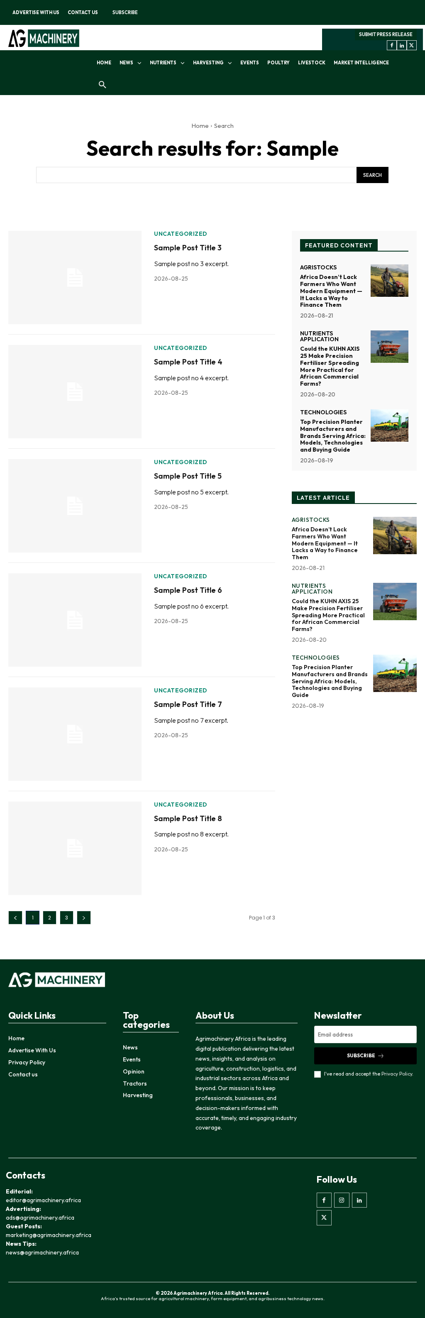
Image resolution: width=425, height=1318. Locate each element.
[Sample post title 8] (75, 848)
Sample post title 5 (188, 476)
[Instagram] (341, 1200)
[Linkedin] (402, 45)
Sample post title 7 (188, 704)
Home (200, 126)
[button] (102, 85)
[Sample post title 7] (75, 734)
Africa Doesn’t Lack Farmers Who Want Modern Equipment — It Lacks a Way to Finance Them (331, 290)
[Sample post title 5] (75, 506)
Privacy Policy (396, 1074)
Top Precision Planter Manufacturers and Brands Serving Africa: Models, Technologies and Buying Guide (333, 435)
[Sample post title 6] (75, 620)
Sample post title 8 (188, 818)
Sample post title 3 (188, 247)
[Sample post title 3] (75, 277)
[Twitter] (412, 45)
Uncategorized (180, 234)
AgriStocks (318, 267)
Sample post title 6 (188, 590)
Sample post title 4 (188, 362)
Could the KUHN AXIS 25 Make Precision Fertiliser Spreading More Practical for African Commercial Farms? (330, 366)
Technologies (323, 412)
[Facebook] (392, 45)
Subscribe (361, 1055)
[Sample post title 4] (75, 391)
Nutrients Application (319, 336)
